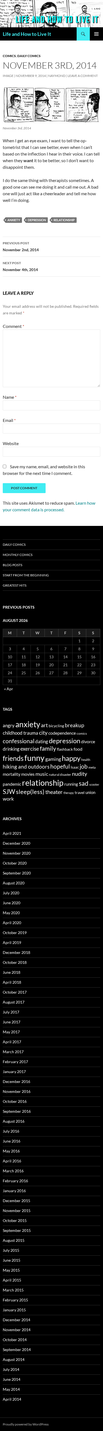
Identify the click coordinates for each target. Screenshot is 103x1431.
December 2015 (16, 1200)
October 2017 (15, 992)
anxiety (13, 220)
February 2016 (15, 1180)
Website (11, 443)
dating (41, 741)
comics (82, 733)
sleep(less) (30, 791)
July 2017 (11, 1012)
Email (9, 420)
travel (80, 792)
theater (54, 792)
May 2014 (11, 1389)
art (44, 725)
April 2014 (12, 1399)
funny (34, 758)
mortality (11, 774)
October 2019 (15, 932)
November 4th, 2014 (20, 266)
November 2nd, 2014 (21, 246)
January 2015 (14, 1309)
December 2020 (16, 843)
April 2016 (12, 1161)
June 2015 (11, 1260)
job (84, 766)
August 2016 (13, 1121)
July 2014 (11, 1369)
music (41, 774)
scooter (94, 784)
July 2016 (11, 1131)
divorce (88, 741)
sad (83, 783)
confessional (18, 740)
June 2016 (11, 1141)
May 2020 (11, 912)
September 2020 (17, 873)
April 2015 (12, 1280)
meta (92, 767)
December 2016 (16, 1081)
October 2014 (15, 1339)
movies (28, 774)
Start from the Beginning (26, 575)
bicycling (56, 726)
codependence (62, 732)
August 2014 (13, 1359)
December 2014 (16, 1319)
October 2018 (15, 962)
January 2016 (14, 1190)
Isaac (75, 767)
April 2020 (12, 922)
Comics (9, 56)
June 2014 (11, 1379)
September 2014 (17, 1349)
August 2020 (13, 883)
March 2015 (13, 1290)
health (85, 759)
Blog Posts (12, 565)
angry (9, 725)
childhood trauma (20, 733)
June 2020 (11, 902)
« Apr (8, 688)
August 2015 (13, 1240)
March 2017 (13, 1051)
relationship (64, 220)
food (78, 748)
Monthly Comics (17, 555)
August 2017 (13, 1002)
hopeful (60, 766)
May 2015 (11, 1270)
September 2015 (17, 1230)
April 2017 (12, 1041)
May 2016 (11, 1151)
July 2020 (11, 892)
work (8, 799)
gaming (53, 759)
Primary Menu (96, 34)
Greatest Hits (14, 585)
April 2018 (12, 982)
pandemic (12, 784)
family (48, 748)
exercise (29, 748)
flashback (65, 749)
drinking (11, 749)
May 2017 (11, 1031)
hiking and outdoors (26, 766)
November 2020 (16, 853)
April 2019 (12, 942)
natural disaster (60, 774)
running (71, 784)
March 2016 (13, 1170)
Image (8, 76)
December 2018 (16, 952)
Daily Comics (29, 56)
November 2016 (16, 1091)
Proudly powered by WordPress (26, 1424)
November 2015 (16, 1210)
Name (9, 397)
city (43, 732)
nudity (79, 773)
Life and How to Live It (27, 34)
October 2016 (15, 1101)
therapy (68, 793)
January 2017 (14, 1071)
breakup (74, 725)
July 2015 (11, 1250)
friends (13, 758)
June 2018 (11, 972)
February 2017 (15, 1061)
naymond (56, 76)
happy (71, 758)
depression (37, 220)
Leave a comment (83, 76)
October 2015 (15, 1220)
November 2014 (16, 1329)
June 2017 (11, 1022)
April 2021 (12, 833)
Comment (13, 326)
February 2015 (15, 1300)
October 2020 (15, 863)
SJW (9, 791)
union (90, 792)
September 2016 (17, 1111)
